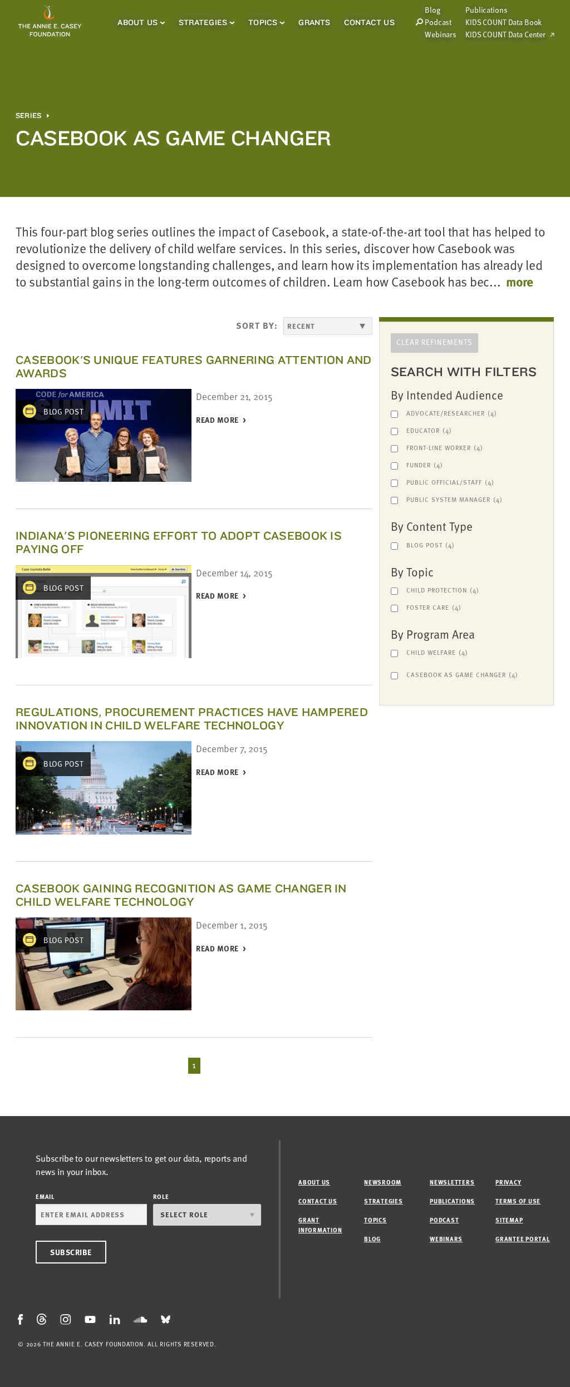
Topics (262, 22)
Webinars (440, 34)
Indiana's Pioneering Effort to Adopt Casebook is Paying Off (179, 542)
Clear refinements (434, 342)
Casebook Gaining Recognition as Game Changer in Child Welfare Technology (181, 895)
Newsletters (452, 1182)
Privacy (508, 1182)
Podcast (438, 22)
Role (161, 1196)
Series (28, 115)
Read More (217, 420)
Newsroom (382, 1182)
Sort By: (257, 325)
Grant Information (320, 1225)
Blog (372, 1238)
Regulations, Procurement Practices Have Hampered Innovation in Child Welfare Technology (192, 718)
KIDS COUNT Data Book (503, 22)
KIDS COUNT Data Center (505, 34)
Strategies (203, 22)
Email (45, 1196)
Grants (314, 22)
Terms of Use (517, 1201)
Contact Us (369, 22)
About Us (137, 22)
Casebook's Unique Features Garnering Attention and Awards (194, 366)
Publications (486, 10)
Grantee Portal (522, 1238)
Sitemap (509, 1220)
